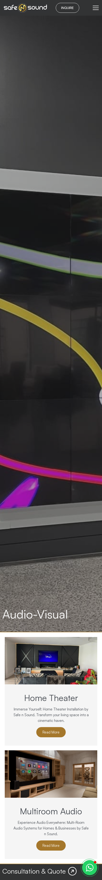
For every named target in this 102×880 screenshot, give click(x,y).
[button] (89, 867)
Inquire (67, 8)
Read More (51, 732)
